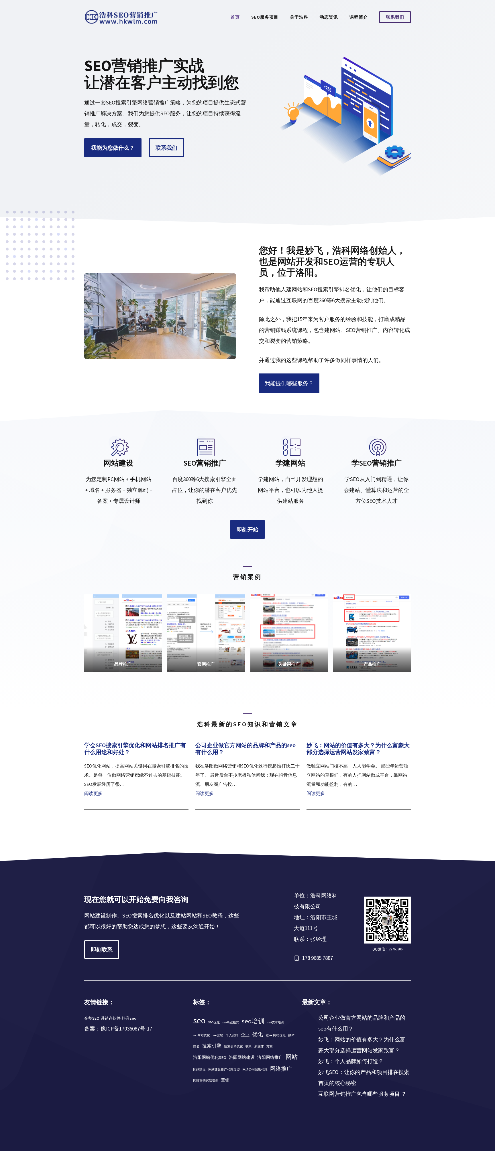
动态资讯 (329, 17)
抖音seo (129, 1018)
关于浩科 (299, 17)
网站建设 (199, 1069)
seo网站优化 (201, 1035)
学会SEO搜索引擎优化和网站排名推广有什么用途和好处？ (135, 749)
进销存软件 (111, 1018)
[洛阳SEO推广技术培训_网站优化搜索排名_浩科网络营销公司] (121, 16)
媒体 (291, 1035)
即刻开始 (247, 529)
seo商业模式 (230, 1022)
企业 (245, 1034)
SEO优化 (214, 1022)
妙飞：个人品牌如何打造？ (351, 1061)
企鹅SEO (91, 1018)
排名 (196, 1046)
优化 (257, 1034)
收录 (248, 1046)
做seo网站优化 (276, 1035)
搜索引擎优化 (233, 1046)
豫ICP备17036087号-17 (126, 1028)
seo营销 (218, 1035)
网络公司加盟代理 (255, 1069)
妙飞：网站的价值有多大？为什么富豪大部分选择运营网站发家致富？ (358, 749)
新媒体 (259, 1046)
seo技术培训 (275, 1022)
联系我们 (395, 17)
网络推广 (281, 1068)
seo (199, 1020)
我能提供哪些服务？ (289, 383)
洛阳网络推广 (270, 1057)
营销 (225, 1080)
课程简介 (358, 17)
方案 (269, 1046)
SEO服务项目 (264, 17)
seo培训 (253, 1021)
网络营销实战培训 (205, 1080)
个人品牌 (232, 1035)
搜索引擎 (211, 1046)
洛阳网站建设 (242, 1057)
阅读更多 (93, 793)
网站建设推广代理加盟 (224, 1069)
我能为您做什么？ (113, 147)
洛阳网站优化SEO (209, 1057)
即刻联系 (102, 949)
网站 (292, 1057)
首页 (235, 17)
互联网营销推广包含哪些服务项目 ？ (362, 1093)
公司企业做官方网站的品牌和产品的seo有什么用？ (245, 749)
